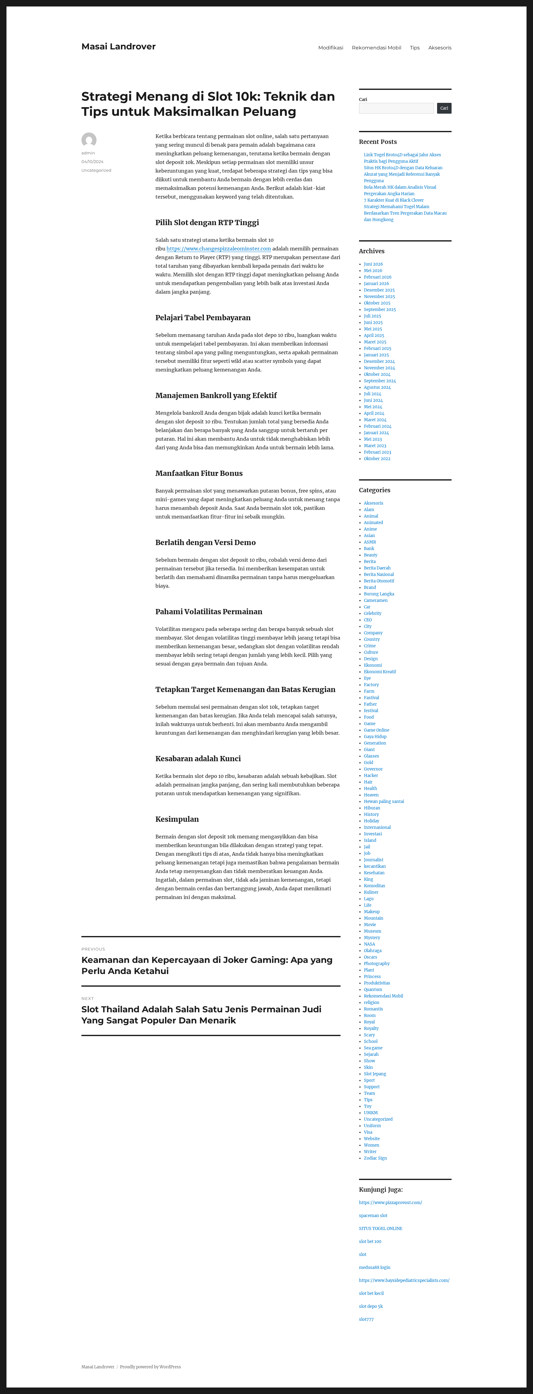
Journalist (373, 860)
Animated (373, 522)
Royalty (371, 1028)
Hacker (371, 775)
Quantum (373, 989)
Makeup (372, 911)
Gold (368, 762)
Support (372, 1087)
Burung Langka (379, 594)
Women (371, 1145)
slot (362, 1254)
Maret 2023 (375, 445)
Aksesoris (440, 48)
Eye (367, 678)
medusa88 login (374, 1267)
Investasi (373, 834)
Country (372, 639)
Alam (369, 509)
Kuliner (371, 892)
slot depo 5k (371, 1306)
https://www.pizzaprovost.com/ (390, 1202)
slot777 (366, 1319)
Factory (371, 684)
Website (372, 1138)
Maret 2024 (375, 419)
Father (370, 704)
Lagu (369, 898)
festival (371, 710)
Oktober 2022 (377, 458)
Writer (370, 1151)
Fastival (371, 697)
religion (371, 1002)
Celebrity (372, 613)
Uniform (372, 1125)
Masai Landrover (118, 46)
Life (367, 905)
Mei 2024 (373, 406)
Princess (372, 976)
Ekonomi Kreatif (380, 671)
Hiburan (372, 808)
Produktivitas (377, 983)
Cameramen (376, 600)
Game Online (376, 730)
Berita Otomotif (379, 581)
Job (367, 853)
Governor (373, 769)
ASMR (370, 542)
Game (369, 723)
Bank (369, 548)
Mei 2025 (373, 329)
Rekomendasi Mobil (376, 48)
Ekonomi (373, 665)
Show (369, 1061)
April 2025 (374, 335)
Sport (369, 1080)
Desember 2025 (379, 290)
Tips (415, 48)
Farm (369, 691)
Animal (371, 516)
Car (367, 607)
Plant (369, 970)
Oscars (370, 957)
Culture (371, 652)
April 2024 (374, 413)
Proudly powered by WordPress (150, 1367)
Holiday (371, 821)
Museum (372, 931)
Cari (363, 99)
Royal (369, 1022)
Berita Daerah (377, 568)
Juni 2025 (373, 322)
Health (370, 788)
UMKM (371, 1112)
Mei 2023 (373, 439)
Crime (370, 646)
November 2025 (379, 296)
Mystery (372, 937)
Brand (370, 587)
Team (369, 1093)
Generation (375, 743)
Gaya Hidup (375, 736)
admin (88, 152)
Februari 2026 (378, 277)
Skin (368, 1067)
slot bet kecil (371, 1293)
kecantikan (375, 866)
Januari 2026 (376, 283)
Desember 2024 (379, 361)
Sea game (373, 1048)
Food (369, 717)
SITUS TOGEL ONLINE (380, 1228)
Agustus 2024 (377, 387)
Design (371, 658)
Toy (367, 1106)
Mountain (373, 918)
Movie (370, 924)
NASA (369, 944)
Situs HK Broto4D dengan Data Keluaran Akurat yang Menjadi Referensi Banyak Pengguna (403, 174)
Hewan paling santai (384, 801)
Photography (377, 963)
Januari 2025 (376, 355)
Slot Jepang (375, 1074)
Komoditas (374, 885)
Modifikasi (330, 48)
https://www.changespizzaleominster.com (219, 249)
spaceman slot (373, 1215)
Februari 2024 (377, 426)
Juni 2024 (373, 400)
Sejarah (371, 1054)
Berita (370, 561)
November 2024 (379, 368)
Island (370, 840)
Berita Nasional (379, 574)
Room (370, 1015)
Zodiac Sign (375, 1158)
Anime (370, 529)
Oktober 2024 (377, 374)
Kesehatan (374, 872)
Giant (369, 749)
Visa (368, 1132)
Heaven (371, 795)
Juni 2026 (373, 264)
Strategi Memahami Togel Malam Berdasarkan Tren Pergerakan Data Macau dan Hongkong (405, 213)
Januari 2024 (376, 432)
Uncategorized (96, 170)
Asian (369, 535)
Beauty (370, 555)
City (367, 626)
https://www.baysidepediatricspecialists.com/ (404, 1280)
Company (373, 633)
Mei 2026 (373, 270)
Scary (369, 1035)
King (368, 879)
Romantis (373, 1009)
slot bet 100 (370, 1241)
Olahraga (373, 950)
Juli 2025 (372, 316)
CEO (368, 620)
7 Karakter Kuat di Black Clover (394, 200)
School (371, 1041)
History (371, 814)
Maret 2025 (375, 342)
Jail (367, 847)
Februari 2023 (377, 452)
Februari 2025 (377, 348)
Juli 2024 (372, 394)
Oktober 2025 (377, 303)
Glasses (371, 756)
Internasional (377, 827)
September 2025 (380, 309)
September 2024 (380, 381)
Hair (368, 782)
